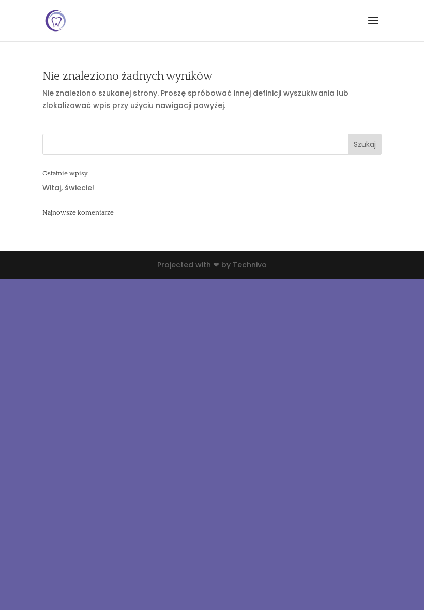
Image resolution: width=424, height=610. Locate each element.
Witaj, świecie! (68, 187)
